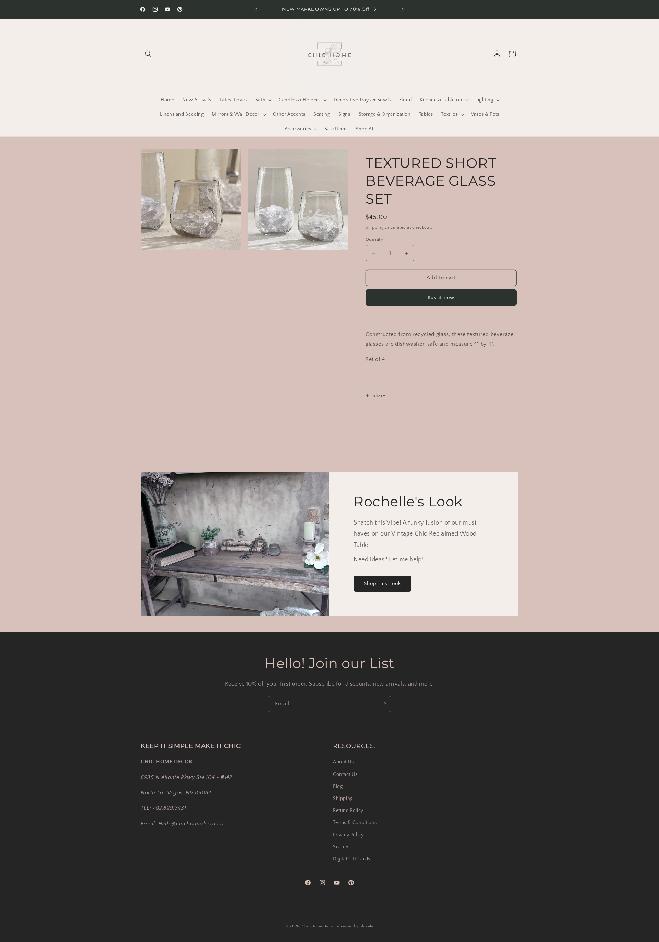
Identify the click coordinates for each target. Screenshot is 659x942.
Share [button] (378, 396)
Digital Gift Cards (351, 858)
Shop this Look (382, 583)
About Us (343, 762)
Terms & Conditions (355, 822)
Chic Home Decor (318, 926)
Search (341, 846)
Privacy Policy (348, 834)
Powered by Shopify (355, 926)
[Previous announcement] (256, 9)
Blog (338, 786)
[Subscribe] (383, 704)
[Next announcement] (402, 9)
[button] (148, 53)
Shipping (375, 227)
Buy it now (441, 297)
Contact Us (345, 774)
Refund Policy (348, 810)
